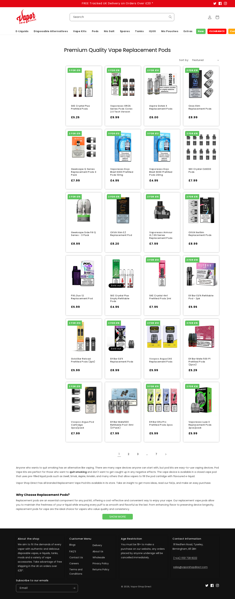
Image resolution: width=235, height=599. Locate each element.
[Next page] (165, 454)
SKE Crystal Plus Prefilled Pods (80, 107)
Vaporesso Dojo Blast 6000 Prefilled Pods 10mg (121, 172)
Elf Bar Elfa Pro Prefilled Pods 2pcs (161, 423)
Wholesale (99, 557)
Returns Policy (101, 569)
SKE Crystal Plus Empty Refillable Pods (120, 298)
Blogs (72, 544)
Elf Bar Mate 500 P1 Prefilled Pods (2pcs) (200, 361)
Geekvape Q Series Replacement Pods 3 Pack (83, 172)
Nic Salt (109, 31)
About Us (98, 551)
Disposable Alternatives (51, 31)
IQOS (152, 31)
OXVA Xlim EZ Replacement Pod (121, 234)
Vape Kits (79, 31)
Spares (125, 31)
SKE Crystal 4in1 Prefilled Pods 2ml (160, 297)
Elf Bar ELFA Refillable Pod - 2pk (201, 297)
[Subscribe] (74, 588)
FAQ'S (72, 551)
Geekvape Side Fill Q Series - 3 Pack (83, 234)
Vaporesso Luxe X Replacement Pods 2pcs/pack (200, 425)
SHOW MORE (117, 516)
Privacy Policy (101, 563)
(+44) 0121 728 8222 (185, 558)
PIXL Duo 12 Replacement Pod (82, 297)
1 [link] (119, 454)
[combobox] (122, 17)
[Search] (170, 17)
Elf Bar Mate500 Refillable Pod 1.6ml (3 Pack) (121, 425)
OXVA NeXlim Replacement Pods (200, 234)
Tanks (139, 31)
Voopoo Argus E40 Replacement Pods (161, 360)
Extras (188, 31)
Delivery (97, 545)
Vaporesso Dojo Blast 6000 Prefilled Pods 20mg (160, 172)
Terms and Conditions (75, 571)
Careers (74, 563)
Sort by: (184, 60)
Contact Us (76, 557)
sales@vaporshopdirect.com (190, 567)
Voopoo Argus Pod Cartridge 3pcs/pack (82, 425)
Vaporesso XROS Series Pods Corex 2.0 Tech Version (121, 109)
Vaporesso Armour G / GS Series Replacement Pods (161, 235)
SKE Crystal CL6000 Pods (200, 171)
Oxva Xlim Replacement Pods (200, 107)
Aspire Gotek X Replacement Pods (161, 107)
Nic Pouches (169, 31)
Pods (95, 31)
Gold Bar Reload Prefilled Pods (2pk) (83, 360)
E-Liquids (22, 31)
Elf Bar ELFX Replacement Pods (121, 360)
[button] (22, 31)
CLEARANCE (217, 31)
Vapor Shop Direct (141, 586)
